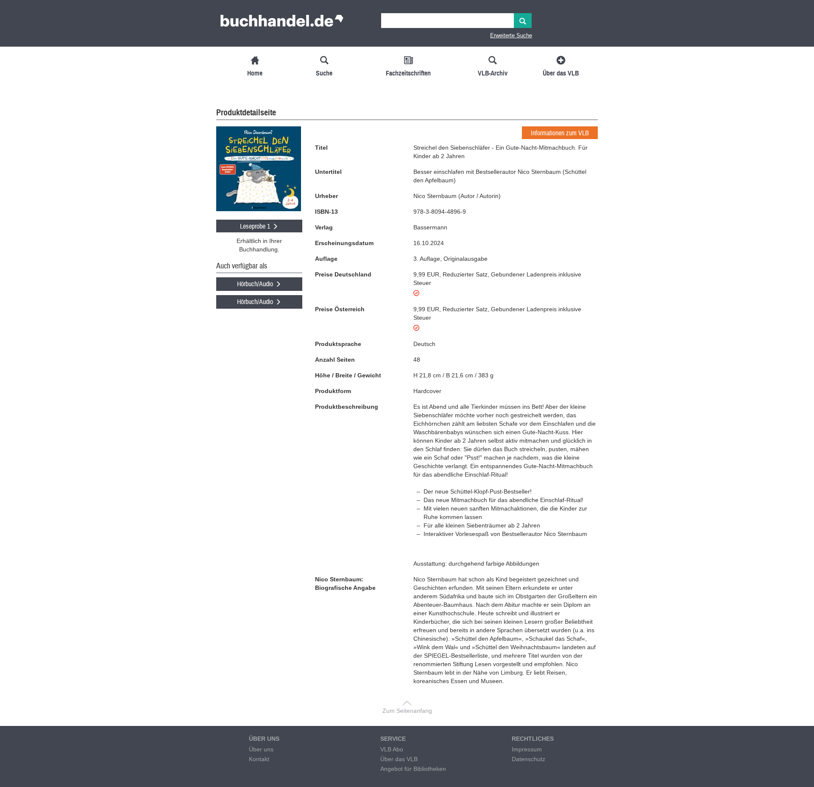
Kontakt (259, 759)
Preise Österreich (340, 309)
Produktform (333, 391)
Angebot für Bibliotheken (413, 768)
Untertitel (328, 171)
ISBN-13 (326, 211)
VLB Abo (391, 749)
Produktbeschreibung (346, 406)
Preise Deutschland (343, 274)
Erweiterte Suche (511, 35)
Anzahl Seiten (335, 359)
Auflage (326, 258)
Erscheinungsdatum (344, 243)
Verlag (324, 227)
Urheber (326, 196)
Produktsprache (338, 343)
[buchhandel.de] (281, 23)
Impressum (527, 749)
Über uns (261, 749)
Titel (321, 147)
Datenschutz (528, 759)
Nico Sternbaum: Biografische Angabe (345, 583)
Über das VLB (399, 759)
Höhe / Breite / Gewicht (348, 375)
